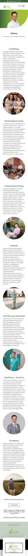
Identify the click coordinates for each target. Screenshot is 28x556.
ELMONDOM (14, 505)
